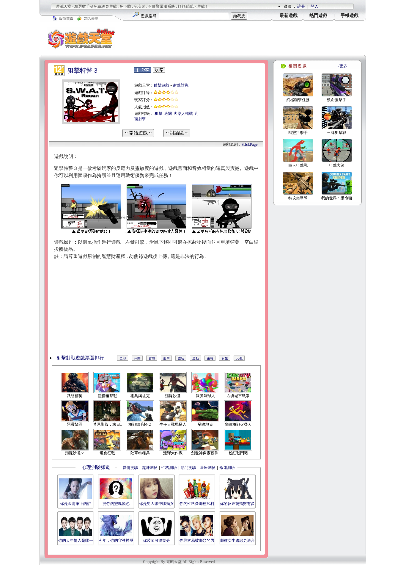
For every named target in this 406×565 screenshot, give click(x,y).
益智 (181, 358)
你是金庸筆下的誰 (75, 503)
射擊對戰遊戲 (70, 357)
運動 (195, 358)
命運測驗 (227, 467)
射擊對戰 (180, 85)
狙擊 (158, 113)
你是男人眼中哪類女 (156, 503)
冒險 (152, 358)
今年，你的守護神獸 (116, 540)
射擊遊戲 (161, 85)
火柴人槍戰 (183, 113)
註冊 (301, 6)
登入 (314, 6)
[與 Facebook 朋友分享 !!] (142, 71)
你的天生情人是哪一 (75, 540)
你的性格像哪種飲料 (197, 503)
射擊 (166, 358)
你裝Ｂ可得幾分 (156, 540)
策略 (210, 358)
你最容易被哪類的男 (197, 540)
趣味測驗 (150, 467)
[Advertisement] (244, 38)
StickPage (250, 144)
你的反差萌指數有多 (237, 503)
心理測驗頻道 (96, 467)
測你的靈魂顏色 (116, 503)
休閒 (137, 358)
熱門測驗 (188, 467)
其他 (239, 358)
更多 (342, 66)
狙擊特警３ (83, 70)
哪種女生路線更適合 (237, 540)
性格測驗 (169, 467)
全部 (123, 358)
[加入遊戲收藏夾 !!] (159, 71)
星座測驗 (207, 467)
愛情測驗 (130, 467)
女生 (225, 358)
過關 (168, 113)
